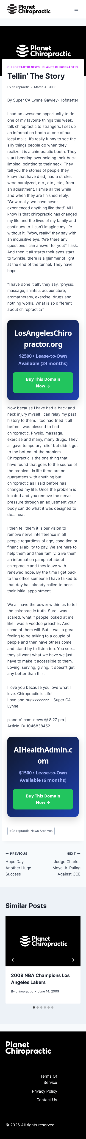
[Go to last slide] (13, 959)
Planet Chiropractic (60, 67)
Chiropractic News (23, 67)
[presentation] (43, 941)
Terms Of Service (48, 1079)
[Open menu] (76, 9)
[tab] (34, 1007)
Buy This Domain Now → (43, 382)
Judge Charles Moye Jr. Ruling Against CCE (66, 864)
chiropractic (21, 87)
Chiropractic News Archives (31, 831)
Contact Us (46, 1099)
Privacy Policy (44, 1091)
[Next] (73, 959)
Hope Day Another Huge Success (18, 864)
